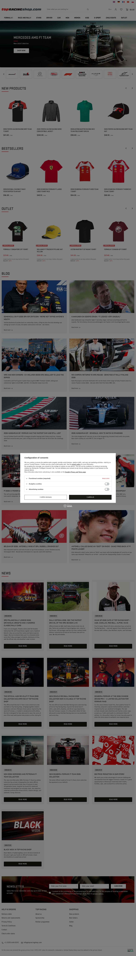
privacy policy (76, 464)
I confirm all (90, 497)
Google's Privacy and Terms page (75, 472)
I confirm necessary (46, 497)
